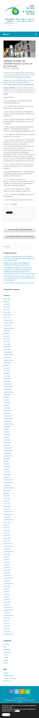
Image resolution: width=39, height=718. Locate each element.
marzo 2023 (7, 408)
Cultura (6, 655)
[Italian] (31, 21)
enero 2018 (7, 573)
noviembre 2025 (8, 323)
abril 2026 (6, 309)
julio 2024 (6, 365)
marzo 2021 (7, 472)
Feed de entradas (9, 675)
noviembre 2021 (8, 450)
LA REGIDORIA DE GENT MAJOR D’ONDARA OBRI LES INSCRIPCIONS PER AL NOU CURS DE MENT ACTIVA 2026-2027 (19, 278)
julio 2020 (6, 493)
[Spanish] (25, 19)
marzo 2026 (7, 312)
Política (6, 663)
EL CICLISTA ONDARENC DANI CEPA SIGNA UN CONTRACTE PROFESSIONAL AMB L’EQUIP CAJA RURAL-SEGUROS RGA (19, 258)
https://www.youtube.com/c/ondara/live (19, 77)
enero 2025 (7, 349)
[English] (32, 19)
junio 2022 (6, 432)
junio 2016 (6, 623)
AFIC (5, 647)
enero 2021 (7, 477)
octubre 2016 (7, 613)
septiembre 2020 (8, 488)
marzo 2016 (7, 631)
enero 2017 (7, 605)
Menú (7, 34)
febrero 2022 (7, 442)
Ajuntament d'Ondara (22, 700)
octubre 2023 (7, 389)
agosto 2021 (7, 458)
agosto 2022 (7, 426)
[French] (20, 21)
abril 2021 (6, 469)
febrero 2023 (7, 410)
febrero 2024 (7, 379)
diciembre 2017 (8, 575)
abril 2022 (6, 437)
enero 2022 (7, 445)
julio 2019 (6, 525)
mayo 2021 (7, 466)
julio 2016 (6, 621)
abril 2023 (6, 405)
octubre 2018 (7, 549)
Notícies (6, 660)
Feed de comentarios (10, 678)
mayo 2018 (7, 562)
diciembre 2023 (8, 384)
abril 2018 (6, 565)
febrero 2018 (7, 570)
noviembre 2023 (8, 387)
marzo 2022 (7, 440)
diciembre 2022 (8, 416)
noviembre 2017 (8, 578)
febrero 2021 (7, 474)
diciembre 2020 (8, 480)
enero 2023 (7, 413)
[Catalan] (19, 19)
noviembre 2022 (8, 419)
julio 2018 (6, 557)
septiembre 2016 (8, 615)
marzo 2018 (7, 567)
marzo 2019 (7, 536)
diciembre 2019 (8, 512)
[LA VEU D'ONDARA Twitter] (16, 691)
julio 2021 (6, 461)
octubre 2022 (7, 421)
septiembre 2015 (8, 634)
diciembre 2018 (8, 543)
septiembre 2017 (8, 583)
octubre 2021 (7, 453)
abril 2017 (6, 597)
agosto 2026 (7, 299)
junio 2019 (6, 528)
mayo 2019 (7, 530)
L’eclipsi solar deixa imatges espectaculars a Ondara (19, 283)
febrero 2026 (7, 315)
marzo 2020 (7, 504)
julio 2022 (6, 429)
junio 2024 (6, 368)
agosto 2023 (7, 395)
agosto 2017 (7, 586)
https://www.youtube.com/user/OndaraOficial (21, 84)
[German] (26, 21)
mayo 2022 (7, 434)
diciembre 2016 (8, 607)
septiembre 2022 (8, 424)
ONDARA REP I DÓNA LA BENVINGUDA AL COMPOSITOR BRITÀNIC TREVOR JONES (17, 264)
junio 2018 (6, 559)
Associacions (7, 652)
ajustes (17, 711)
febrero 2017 (7, 602)
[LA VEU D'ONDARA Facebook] (11, 691)
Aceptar (6, 714)
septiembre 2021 (8, 456)
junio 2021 (6, 464)
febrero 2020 (7, 506)
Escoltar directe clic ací (9, 24)
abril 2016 (6, 629)
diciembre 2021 (8, 448)
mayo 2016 (7, 626)
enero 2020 (7, 509)
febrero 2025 (7, 347)
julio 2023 (6, 397)
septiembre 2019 (8, 520)
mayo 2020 (7, 498)
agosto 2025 (7, 331)
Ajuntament (7, 649)
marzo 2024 (7, 376)
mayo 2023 (7, 403)
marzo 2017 (7, 599)
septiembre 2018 (8, 552)
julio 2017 (6, 589)
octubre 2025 (7, 325)
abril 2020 (6, 501)
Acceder (6, 673)
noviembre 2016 (8, 610)
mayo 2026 (7, 307)
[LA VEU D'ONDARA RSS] (22, 691)
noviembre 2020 (8, 482)
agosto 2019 (7, 522)
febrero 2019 (7, 538)
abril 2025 (6, 341)
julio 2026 (6, 301)
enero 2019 (7, 541)
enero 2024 (7, 381)
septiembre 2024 (8, 360)
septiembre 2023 (8, 392)
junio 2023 (6, 400)
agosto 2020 (7, 490)
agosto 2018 (7, 554)
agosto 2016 (7, 618)
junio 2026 (6, 304)
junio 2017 (6, 591)
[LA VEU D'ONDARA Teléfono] (27, 691)
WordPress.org (8, 681)
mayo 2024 (7, 371)
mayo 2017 (7, 594)
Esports (6, 657)
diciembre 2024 (8, 352)
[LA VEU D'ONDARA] (20, 10)
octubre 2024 (7, 357)
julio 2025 (6, 333)
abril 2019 (6, 533)
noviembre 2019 (8, 514)
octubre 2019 (7, 517)
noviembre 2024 (8, 355)
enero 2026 (7, 317)
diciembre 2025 (8, 320)
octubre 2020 (7, 485)
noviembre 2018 (8, 546)
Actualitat (14, 204)
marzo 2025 (7, 344)
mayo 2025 (7, 339)
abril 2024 (6, 373)
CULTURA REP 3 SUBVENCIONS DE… (19, 230)
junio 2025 (6, 336)
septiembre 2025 (8, 328)
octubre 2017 (7, 581)
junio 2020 (6, 496)
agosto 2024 (7, 363)
